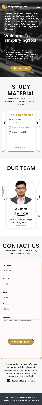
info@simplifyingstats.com (23, 381)
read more (21, 225)
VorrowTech (34, 400)
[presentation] (4, 123)
